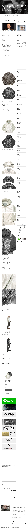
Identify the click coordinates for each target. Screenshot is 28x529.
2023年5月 (18, 200)
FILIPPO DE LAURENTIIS (20, 89)
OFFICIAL (3, 410)
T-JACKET (18, 123)
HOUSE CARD (19, 95)
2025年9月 (18, 164)
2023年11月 (18, 192)
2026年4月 (18, 155)
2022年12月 (18, 206)
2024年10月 (18, 178)
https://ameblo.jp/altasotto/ (20, 241)
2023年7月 (18, 197)
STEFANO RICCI (19, 122)
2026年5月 (18, 154)
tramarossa (18, 127)
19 (20, 229)
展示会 (18, 141)
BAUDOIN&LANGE (19, 80)
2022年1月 (18, 220)
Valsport (18, 128)
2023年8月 (18, 196)
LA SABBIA (18, 99)
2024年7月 (18, 182)
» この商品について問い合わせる (8, 393)
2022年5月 (18, 215)
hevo (18, 94)
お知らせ (18, 136)
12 (20, 228)
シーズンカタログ (19, 137)
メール (2, 480)
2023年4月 (18, 201)
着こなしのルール (19, 146)
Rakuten (5, 410)
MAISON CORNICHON (19, 103)
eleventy (18, 85)
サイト (2, 484)
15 (24, 228)
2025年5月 (18, 169)
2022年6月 (18, 214)
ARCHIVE (17, 15)
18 (19, 229)
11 (19, 228)
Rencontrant (18, 117)
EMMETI (3, 459)
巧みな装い (18, 142)
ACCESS (10, 15)
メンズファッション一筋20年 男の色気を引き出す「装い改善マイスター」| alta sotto (14, 7)
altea (18, 76)
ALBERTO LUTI (19, 71)
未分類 (18, 145)
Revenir (18, 118)
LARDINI (18, 100)
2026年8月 (18, 150)
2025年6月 (18, 168)
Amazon (9, 410)
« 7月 (19, 232)
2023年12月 (18, 191)
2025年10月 (18, 163)
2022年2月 (18, 219)
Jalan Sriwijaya (6, 334)
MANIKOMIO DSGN (19, 104)
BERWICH (5, 333)
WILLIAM (18, 131)
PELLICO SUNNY (19, 113)
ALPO (18, 72)
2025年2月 (18, 173)
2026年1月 (18, 159)
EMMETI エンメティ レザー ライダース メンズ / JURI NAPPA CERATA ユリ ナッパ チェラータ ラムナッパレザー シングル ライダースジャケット (9, 102)
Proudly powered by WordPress (15, 527)
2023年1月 (18, 205)
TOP (2, 15)
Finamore (18, 90)
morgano (18, 108)
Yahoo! (6, 410)
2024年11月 (18, 177)
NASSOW (18, 109)
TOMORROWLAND (7, 332)
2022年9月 (18, 210)
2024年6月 (18, 183)
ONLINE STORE (6, 15)
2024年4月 (18, 186)
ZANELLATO (18, 132)
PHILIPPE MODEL (19, 114)
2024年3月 (18, 187)
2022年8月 (18, 211)
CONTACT (13, 15)
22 (24, 229)
